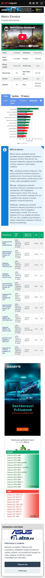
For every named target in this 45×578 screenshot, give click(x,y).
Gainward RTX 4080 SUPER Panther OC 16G (7, 254)
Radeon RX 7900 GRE (15, 504)
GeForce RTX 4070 (14, 475)
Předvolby (22, 571)
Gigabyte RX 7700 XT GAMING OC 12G (6, 350)
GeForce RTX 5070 (14, 470)
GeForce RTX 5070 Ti (15, 465)
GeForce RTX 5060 (14, 480)
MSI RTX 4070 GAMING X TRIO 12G (7, 339)
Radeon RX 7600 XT (14, 514)
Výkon (5, 96)
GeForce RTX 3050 (14, 487)
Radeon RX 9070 (13, 502)
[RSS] (30, 3)
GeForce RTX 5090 (14, 455)
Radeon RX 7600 (13, 516)
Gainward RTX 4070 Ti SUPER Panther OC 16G (7, 286)
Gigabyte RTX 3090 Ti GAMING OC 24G (6, 297)
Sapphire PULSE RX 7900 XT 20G (6, 275)
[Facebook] (33, 3)
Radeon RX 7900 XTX (15, 495)
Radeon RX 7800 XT (14, 507)
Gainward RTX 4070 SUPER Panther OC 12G (7, 307)
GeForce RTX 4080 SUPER (17, 463)
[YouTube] (37, 3)
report (10, 3)
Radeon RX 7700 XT (14, 509)
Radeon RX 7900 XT (14, 500)
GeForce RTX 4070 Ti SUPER (17, 467)
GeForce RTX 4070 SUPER (17, 472)
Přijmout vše (22, 564)
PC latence (25, 96)
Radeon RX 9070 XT (14, 497)
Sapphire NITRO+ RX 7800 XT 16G (6, 329)
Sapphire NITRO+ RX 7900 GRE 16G (7, 318)
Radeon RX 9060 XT (14, 512)
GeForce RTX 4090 (14, 458)
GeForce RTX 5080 (14, 460)
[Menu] (41, 3)
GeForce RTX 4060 (14, 484)
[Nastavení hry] (41, 101)
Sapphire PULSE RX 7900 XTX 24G (7, 265)
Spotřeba (15, 96)
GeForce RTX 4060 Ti (15, 482)
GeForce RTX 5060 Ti (15, 477)
